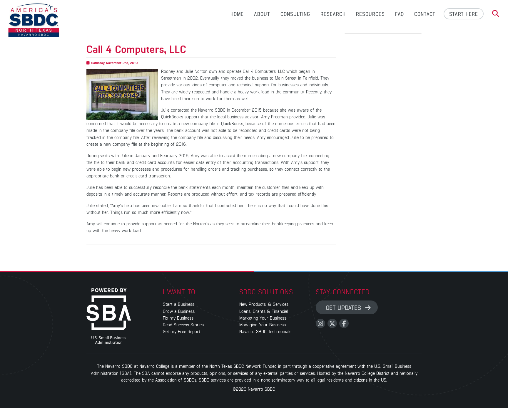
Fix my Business (178, 317)
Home (237, 14)
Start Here (463, 14)
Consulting (295, 14)
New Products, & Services (263, 304)
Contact (424, 14)
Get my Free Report (181, 331)
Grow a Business (179, 311)
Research (333, 14)
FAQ (399, 14)
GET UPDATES (344, 307)
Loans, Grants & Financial (263, 311)
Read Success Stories (183, 324)
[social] (320, 323)
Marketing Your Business (262, 317)
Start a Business (178, 304)
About (262, 14)
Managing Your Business (262, 324)
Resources (370, 14)
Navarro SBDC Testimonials (265, 331)
